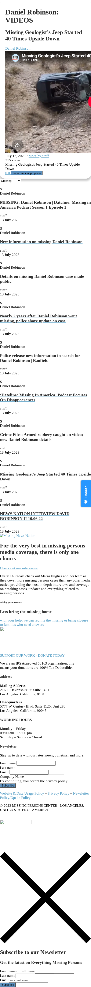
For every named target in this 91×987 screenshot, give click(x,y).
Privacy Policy (58, 793)
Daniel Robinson (17, 48)
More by (39, 156)
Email (4, 772)
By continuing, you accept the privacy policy (34, 781)
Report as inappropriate (26, 173)
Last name (7, 768)
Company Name (12, 777)
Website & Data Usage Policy (22, 793)
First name (8, 763)
